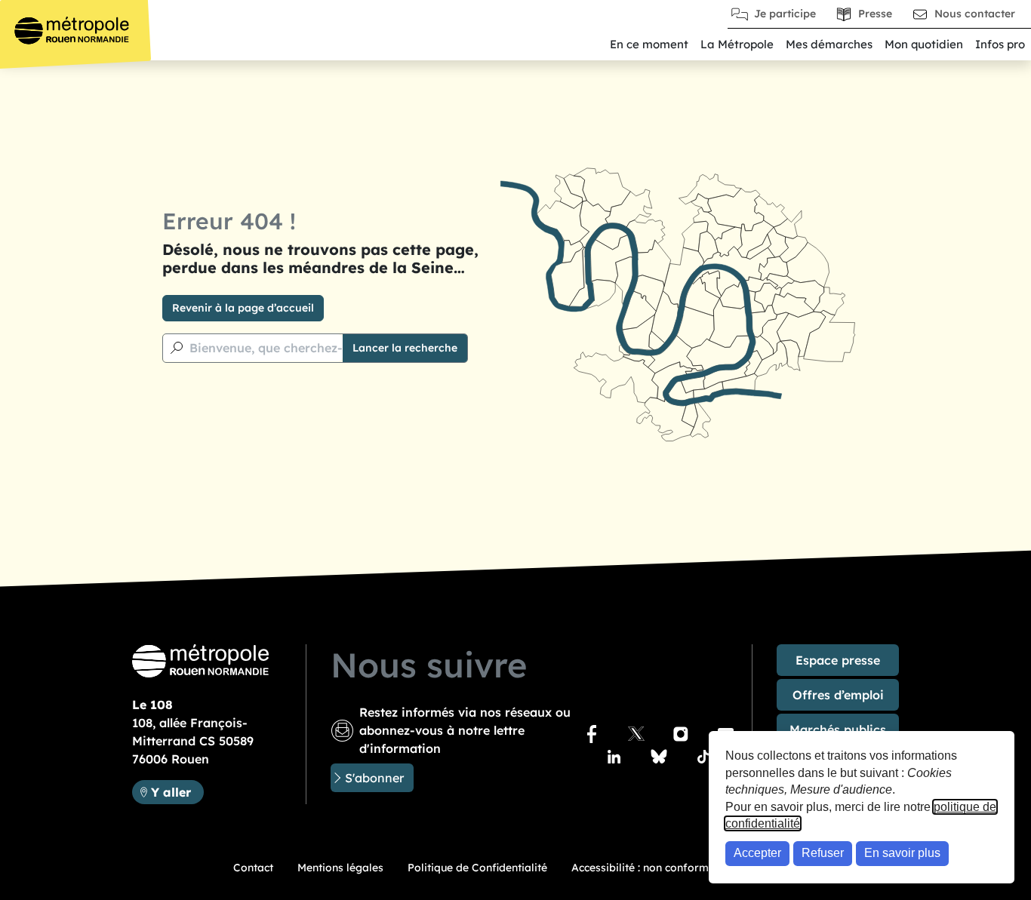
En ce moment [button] (649, 44)
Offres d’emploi (838, 694)
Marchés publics (837, 729)
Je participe (785, 13)
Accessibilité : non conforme (643, 867)
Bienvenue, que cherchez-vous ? (284, 347)
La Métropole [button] (737, 44)
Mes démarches (829, 44)
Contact (253, 867)
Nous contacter (974, 13)
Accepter (757, 852)
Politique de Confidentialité (477, 867)
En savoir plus (902, 852)
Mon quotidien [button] (924, 44)
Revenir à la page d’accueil (243, 308)
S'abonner (374, 777)
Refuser (823, 852)
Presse (875, 13)
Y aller (177, 792)
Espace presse (838, 660)
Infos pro (1000, 44)
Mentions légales (340, 867)
